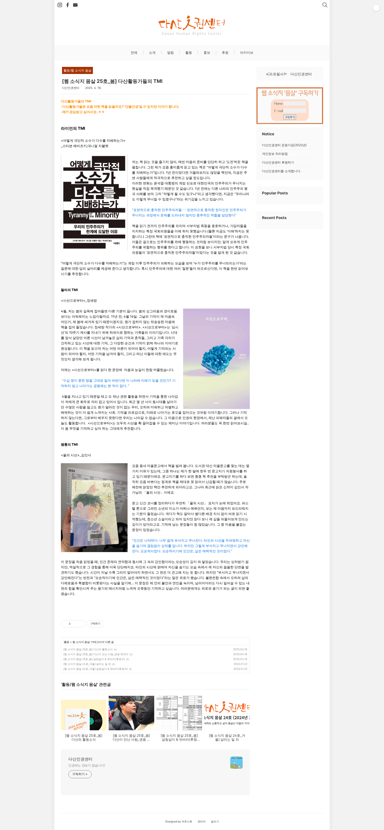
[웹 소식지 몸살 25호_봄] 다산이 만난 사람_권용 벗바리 (95, 654)
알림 (170, 52)
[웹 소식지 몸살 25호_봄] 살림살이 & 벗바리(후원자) (94, 659)
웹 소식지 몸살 (81, 642)
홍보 (206, 52)
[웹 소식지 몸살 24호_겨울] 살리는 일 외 (87, 664)
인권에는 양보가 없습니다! (86, 765)
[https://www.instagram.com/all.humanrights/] (59, 5)
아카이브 (246, 52)
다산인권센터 (80, 759)
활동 (188, 52)
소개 (152, 52)
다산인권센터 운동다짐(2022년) (284, 145)
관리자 (202, 821)
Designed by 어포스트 (178, 821)
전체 (134, 52)
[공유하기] (74, 624)
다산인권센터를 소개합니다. (281, 171)
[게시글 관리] (80, 624)
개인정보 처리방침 (275, 154)
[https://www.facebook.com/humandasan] (67, 5)
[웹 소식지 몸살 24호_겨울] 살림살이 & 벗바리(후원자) (95, 668)
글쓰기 (215, 821)
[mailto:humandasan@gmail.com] (75, 5)
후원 (224, 52)
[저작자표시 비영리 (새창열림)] (108, 624)
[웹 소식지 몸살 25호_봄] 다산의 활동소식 (88, 649)
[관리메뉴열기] (376, 7)
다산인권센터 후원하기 (278, 162)
